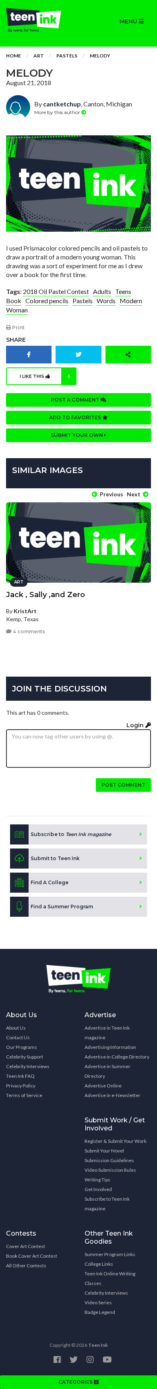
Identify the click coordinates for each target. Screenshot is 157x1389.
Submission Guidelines (109, 1160)
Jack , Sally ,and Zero (45, 594)
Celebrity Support (24, 1057)
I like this (45, 376)
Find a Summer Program (62, 907)
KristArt (25, 611)
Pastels (66, 56)
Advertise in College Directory (117, 1057)
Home (13, 56)
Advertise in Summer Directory (107, 1071)
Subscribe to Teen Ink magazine (107, 1204)
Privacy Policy (20, 1086)
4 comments (28, 631)
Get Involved (98, 1189)
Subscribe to (71, 834)
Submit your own (77, 435)
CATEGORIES (76, 1382)
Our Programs (21, 1047)
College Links (99, 1264)
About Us (16, 1028)
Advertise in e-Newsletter (112, 1095)
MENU (129, 21)
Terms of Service (24, 1095)
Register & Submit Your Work (116, 1141)
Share (16, 339)
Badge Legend (100, 1312)
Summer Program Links (110, 1254)
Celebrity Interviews (28, 1066)
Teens (123, 291)
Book (13, 300)
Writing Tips (97, 1180)
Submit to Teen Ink (55, 858)
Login (135, 725)
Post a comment (76, 400)
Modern (131, 300)
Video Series (98, 1302)
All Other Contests (26, 1266)
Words (106, 300)
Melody (100, 56)
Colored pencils (46, 300)
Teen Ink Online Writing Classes (110, 1278)
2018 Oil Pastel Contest (56, 291)
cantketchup (62, 104)
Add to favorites (75, 417)
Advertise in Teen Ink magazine (107, 1032)
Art (38, 56)
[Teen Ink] (39, 20)
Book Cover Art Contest (31, 1256)
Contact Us (18, 1037)
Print (18, 327)
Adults (102, 291)
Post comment (123, 785)
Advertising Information (110, 1047)
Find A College (49, 882)
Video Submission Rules (110, 1170)
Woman (17, 310)
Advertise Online (103, 1086)
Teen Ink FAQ (20, 1076)
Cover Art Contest (25, 1246)
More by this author (57, 112)
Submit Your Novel (104, 1151)
